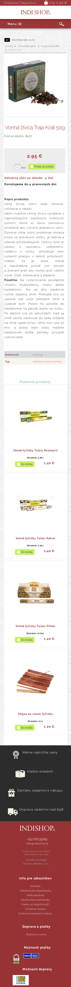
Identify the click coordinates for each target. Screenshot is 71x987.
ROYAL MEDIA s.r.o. (36, 863)
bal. (24, 167)
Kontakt (35, 886)
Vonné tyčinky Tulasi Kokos (35, 538)
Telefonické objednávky (35, 890)
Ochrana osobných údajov (35, 913)
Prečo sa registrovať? (35, 904)
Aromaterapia (27, 46)
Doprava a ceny (36, 934)
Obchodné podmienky (35, 899)
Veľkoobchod (35, 895)
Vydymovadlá (50, 46)
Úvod (8, 46)
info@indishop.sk (37, 843)
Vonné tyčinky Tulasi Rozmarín (35, 450)
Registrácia (28, 3)
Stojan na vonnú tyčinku (35, 714)
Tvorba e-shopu (36, 859)
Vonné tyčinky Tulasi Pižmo (35, 626)
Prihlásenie (11, 3)
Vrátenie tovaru (35, 909)
